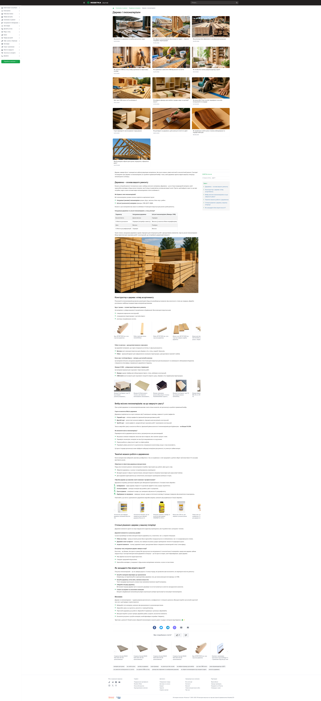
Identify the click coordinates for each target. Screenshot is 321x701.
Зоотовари (6, 43)
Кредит (162, 686)
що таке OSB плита (201, 666)
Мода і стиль (7, 31)
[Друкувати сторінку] (188, 627)
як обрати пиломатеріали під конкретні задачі (193, 669)
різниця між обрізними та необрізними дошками (165, 669)
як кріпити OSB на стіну (143, 669)
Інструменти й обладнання (11, 22)
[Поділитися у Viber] (174, 627)
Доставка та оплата (165, 684)
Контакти (187, 684)
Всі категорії (188, 682)
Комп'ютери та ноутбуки (10, 7)
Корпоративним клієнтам (141, 688)
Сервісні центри (164, 690)
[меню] (84, 2)
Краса (5, 34)
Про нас (187, 690)
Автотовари (7, 25)
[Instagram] (109, 686)
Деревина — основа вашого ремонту (216, 186)
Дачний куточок (8, 28)
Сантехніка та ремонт (9, 19)
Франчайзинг (214, 682)
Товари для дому (8, 16)
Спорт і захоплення (9, 46)
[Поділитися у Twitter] (161, 627)
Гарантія (162, 688)
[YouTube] (119, 682)
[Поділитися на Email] (181, 627)
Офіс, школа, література (10, 40)
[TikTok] (109, 682)
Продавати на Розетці (217, 686)
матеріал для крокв (119, 666)
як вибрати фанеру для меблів (185, 666)
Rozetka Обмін (138, 684)
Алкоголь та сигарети (9, 52)
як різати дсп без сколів (167, 666)
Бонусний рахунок (139, 686)
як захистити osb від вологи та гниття (124, 669)
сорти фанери (154, 666)
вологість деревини (214, 669)
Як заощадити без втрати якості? (215, 207)
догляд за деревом (143, 666)
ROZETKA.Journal (207, 174)
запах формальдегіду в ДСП (217, 666)
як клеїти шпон (131, 666)
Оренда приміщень (216, 684)
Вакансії (187, 686)
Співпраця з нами (216, 688)
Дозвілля (6, 55)
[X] (113, 686)
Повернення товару (165, 682)
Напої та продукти (9, 49)
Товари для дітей (8, 37)
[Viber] (116, 686)
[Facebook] (116, 682)
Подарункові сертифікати (141, 682)
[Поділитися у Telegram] (168, 627)
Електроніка (7, 10)
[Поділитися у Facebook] (154, 627)
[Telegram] (113, 682)
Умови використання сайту (192, 688)
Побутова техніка (8, 13)
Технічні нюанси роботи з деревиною (217, 199)
